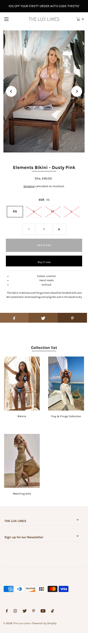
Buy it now (44, 262)
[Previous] (11, 91)
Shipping (28, 186)
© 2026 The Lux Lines (16, 623)
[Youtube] (43, 611)
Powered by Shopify (44, 623)
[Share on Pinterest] (72, 318)
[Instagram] (15, 611)
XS (15, 211)
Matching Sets (22, 493)
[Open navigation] (12, 19)
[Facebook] (7, 611)
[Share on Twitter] (43, 318)
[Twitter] (24, 611)
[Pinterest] (33, 611)
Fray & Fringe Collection (66, 416)
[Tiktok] (52, 611)
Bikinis (22, 416)
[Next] (76, 91)
